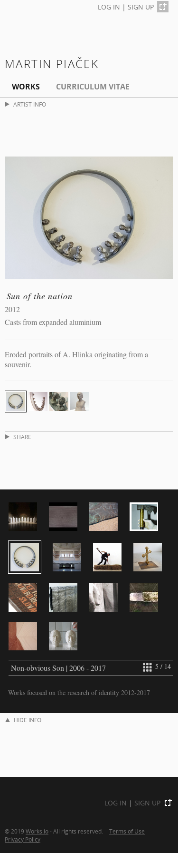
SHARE (22, 437)
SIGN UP (141, 6)
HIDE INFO (27, 720)
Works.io (37, 831)
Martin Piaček (52, 63)
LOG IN (109, 6)
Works (26, 86)
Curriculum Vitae (93, 86)
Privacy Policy (22, 839)
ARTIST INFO (29, 104)
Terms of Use (127, 831)
